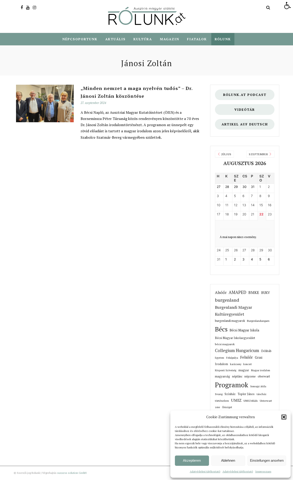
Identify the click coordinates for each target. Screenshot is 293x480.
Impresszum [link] (263, 471)
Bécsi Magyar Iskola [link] (244, 330)
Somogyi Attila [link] (258, 386)
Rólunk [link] (223, 39)
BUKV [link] (265, 292)
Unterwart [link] (266, 400)
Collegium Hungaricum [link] (237, 350)
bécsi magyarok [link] (225, 344)
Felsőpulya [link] (232, 357)
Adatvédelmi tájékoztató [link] (205, 471)
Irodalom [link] (221, 364)
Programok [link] (231, 384)
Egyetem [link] (219, 357)
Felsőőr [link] (246, 357)
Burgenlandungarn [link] (258, 321)
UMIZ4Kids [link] (251, 400)
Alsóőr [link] (221, 292)
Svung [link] (218, 394)
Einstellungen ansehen (267, 460)
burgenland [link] (227, 300)
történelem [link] (222, 400)
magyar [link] (243, 370)
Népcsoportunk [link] (80, 39)
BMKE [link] (253, 292)
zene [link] (217, 407)
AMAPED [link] (237, 292)
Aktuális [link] (115, 39)
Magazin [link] (169, 39)
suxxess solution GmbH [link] (72, 473)
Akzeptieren (192, 460)
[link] (287, 5)
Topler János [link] (246, 394)
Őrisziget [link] (227, 407)
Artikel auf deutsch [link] (245, 124)
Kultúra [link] (142, 39)
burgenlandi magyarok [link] (230, 321)
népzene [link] (250, 376)
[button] (284, 417)
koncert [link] (247, 364)
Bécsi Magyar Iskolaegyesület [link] (235, 338)
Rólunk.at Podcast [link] (244, 94)
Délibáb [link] (266, 351)
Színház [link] (230, 394)
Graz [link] (259, 357)
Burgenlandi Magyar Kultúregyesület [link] (233, 311)
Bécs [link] (221, 329)
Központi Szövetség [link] (225, 370)
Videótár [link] (244, 109)
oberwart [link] (264, 376)
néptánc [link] (237, 376)
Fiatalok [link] (197, 39)
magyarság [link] (222, 376)
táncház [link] (261, 394)
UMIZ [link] (236, 400)
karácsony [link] (235, 364)
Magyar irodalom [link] (260, 370)
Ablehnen (228, 460)
